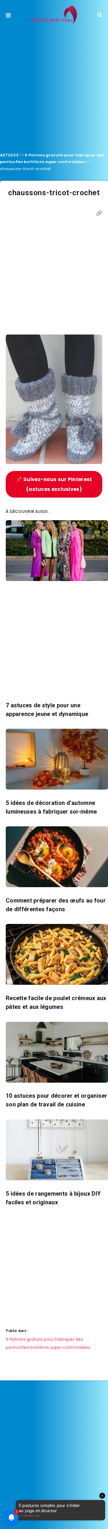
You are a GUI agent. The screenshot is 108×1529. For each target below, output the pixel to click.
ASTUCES (9, 155)
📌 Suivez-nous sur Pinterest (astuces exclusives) (54, 484)
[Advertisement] (54, 86)
